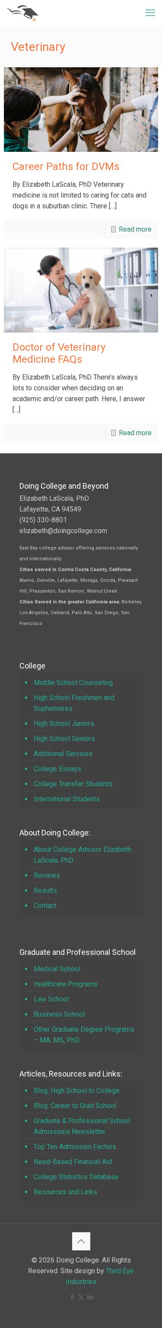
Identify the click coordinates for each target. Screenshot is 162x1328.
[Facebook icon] (72, 1297)
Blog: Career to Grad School (75, 1106)
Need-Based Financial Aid (73, 1162)
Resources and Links (65, 1192)
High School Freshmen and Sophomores (74, 703)
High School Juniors (64, 723)
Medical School (57, 969)
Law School (51, 999)
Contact (45, 905)
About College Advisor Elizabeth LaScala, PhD (82, 854)
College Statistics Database (76, 1177)
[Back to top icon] (81, 1241)
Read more (135, 229)
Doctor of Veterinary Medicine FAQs (59, 353)
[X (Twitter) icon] (81, 1297)
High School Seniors (64, 739)
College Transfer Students (73, 784)
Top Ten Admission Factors (75, 1147)
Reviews (47, 875)
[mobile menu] (150, 13)
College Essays (57, 769)
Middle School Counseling (73, 682)
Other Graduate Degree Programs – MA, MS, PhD (84, 1034)
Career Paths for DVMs (66, 166)
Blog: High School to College (77, 1090)
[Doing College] (22, 13)
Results (45, 890)
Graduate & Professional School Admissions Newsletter (82, 1126)
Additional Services (63, 754)
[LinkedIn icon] (90, 1297)
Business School (59, 1014)
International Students (67, 799)
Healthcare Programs (66, 984)
